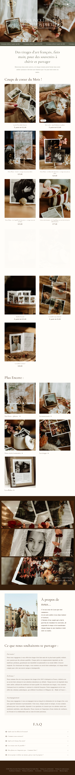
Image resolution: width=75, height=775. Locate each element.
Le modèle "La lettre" (20, 363)
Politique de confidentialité (47, 768)
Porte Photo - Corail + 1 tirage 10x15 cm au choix (20, 172)
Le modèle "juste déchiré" (55, 316)
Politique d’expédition (27, 770)
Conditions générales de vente (50, 770)
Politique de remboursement (62, 768)
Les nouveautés (44, 416)
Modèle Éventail (20, 316)
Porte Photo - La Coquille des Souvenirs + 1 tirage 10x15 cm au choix (20, 220)
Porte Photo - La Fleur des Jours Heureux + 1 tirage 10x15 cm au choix (20, 271)
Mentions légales (64, 770)
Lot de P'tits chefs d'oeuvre (20, 125)
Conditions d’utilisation (15, 770)
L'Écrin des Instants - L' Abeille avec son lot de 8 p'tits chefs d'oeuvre (55, 271)
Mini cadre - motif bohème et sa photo (55, 125)
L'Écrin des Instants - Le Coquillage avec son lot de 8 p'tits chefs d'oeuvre (55, 220)
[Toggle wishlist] (33, 87)
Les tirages (43, 453)
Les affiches (8, 490)
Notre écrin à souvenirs (13, 453)
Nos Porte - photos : (12, 416)
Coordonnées (38, 770)
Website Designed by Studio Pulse (30, 768)
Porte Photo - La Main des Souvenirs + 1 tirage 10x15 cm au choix (55, 172)
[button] (4, 4)
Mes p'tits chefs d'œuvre (16, 768)
